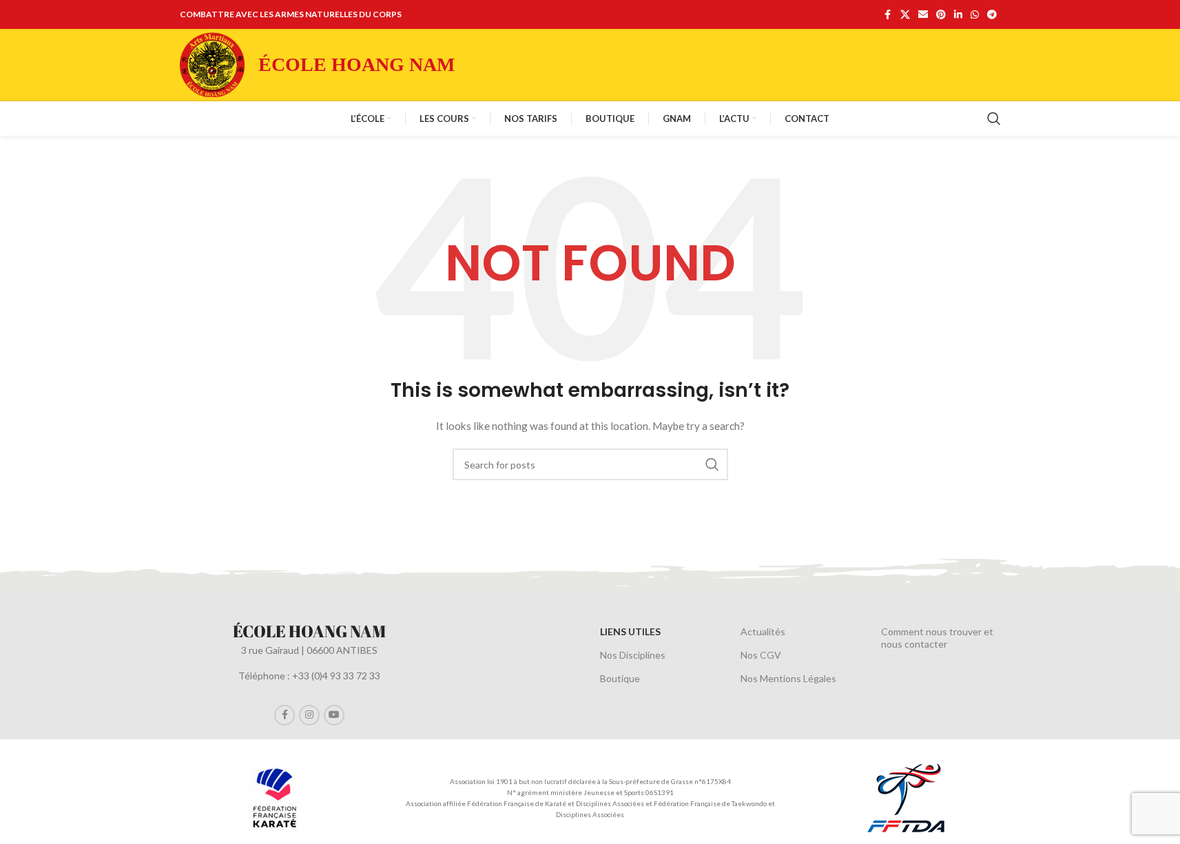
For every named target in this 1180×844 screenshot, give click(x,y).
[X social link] (905, 15)
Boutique (620, 678)
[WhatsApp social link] (974, 15)
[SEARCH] (712, 464)
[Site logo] (212, 64)
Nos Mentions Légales (788, 678)
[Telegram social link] (992, 15)
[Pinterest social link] (941, 15)
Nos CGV (761, 655)
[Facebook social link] (888, 15)
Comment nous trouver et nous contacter (937, 638)
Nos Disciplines (632, 655)
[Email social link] (923, 15)
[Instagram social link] (309, 715)
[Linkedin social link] (958, 15)
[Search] (994, 118)
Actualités (763, 631)
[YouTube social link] (334, 715)
